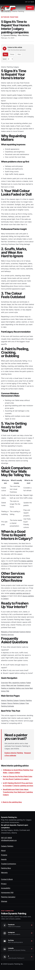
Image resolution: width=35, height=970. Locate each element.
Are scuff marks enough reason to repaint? (14, 666)
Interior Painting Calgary (10, 700)
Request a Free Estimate (10, 632)
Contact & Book (7, 879)
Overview (4, 683)
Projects (4, 855)
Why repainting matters (17, 683)
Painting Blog (6, 868)
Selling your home (22, 688)
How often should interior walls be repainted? (14, 648)
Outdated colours (23, 685)
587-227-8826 (29, 2)
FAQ (7, 691)
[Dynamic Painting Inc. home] (8, 7)
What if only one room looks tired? (15, 670)
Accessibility (5, 888)
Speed (4, 59)
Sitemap (4, 901)
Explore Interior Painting (14, 753)
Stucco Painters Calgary (16, 703)
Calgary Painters (7, 846)
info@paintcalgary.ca (9, 840)
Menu (29, 8)
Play (5, 54)
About (3, 850)
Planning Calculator (8, 897)
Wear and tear (11, 685)
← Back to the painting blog (11, 802)
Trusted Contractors (8, 864)
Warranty (4, 872)
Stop (19, 54)
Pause (12, 54)
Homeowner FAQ (7, 892)
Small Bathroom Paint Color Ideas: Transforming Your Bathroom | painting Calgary (18, 792)
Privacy (4, 884)
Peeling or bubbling (8, 688)
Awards (4, 859)
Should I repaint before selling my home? (18, 673)
